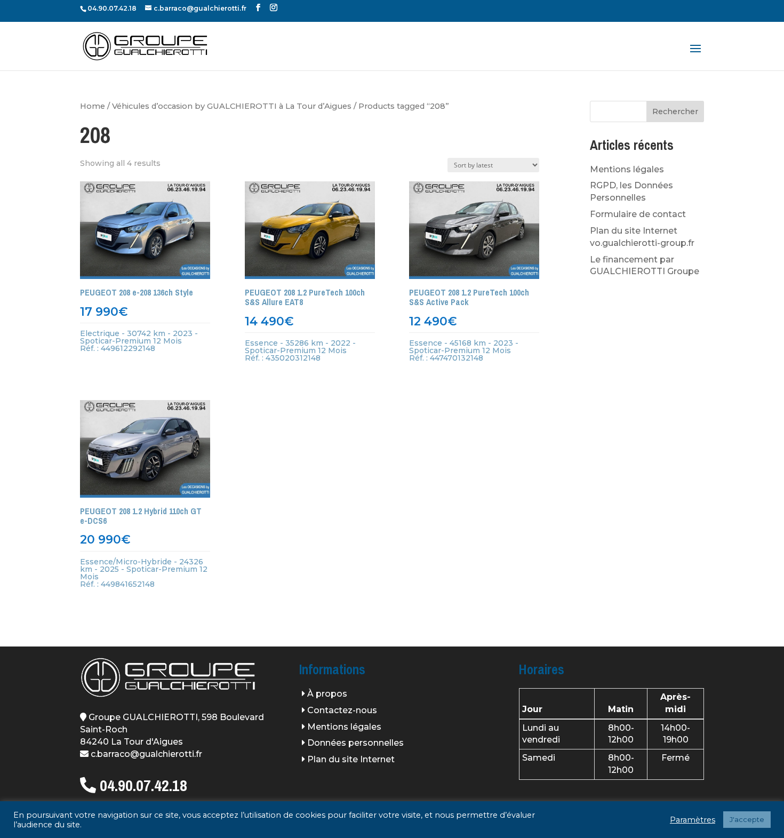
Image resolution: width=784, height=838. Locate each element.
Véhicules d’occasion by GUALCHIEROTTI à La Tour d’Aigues (231, 106)
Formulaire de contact (638, 214)
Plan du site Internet (351, 759)
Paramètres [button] (692, 820)
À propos (327, 694)
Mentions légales (627, 169)
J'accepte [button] (747, 819)
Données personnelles (355, 743)
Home (92, 106)
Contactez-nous (342, 710)
